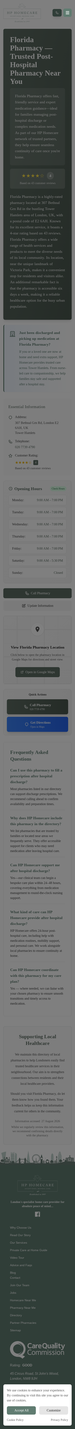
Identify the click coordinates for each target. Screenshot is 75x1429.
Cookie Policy (15, 1419)
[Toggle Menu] (67, 13)
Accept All (21, 1410)
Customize (54, 1410)
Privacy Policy (59, 1419)
